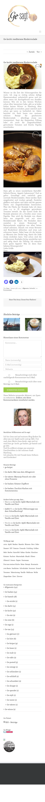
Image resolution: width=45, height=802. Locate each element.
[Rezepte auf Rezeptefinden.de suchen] (4, 739)
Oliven (32, 556)
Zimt (14, 576)
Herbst (10, 552)
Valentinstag (15, 572)
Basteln (21, 544)
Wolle (36, 572)
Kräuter (6, 556)
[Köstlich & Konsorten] (9, 742)
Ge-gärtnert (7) (13, 634)
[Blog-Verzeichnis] (8, 732)
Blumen (28, 544)
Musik (27, 556)
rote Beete (7, 568)
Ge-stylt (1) (11, 695)
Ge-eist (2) (11, 615)
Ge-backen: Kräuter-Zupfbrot (17, 483)
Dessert (6, 548)
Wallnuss (29, 572)
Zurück (31, 52)
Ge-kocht (32, 288)
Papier (18, 560)
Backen (15, 544)
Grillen (36, 548)
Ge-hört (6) (11, 638)
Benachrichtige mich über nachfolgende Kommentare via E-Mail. (20, 376)
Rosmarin (34, 564)
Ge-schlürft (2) (13, 676)
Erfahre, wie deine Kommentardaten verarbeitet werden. (19, 398)
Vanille (23, 572)
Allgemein (25, 288)
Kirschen (34, 552)
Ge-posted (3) (12, 662)
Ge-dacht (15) (10, 606)
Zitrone (19, 576)
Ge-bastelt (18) (11, 596)
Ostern (12, 560)
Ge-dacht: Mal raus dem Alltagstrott (20, 472)
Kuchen (12, 556)
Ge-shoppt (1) (12, 686)
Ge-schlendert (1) (14, 671)
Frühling (29, 548)
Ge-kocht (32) (10, 610)
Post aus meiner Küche (11, 564)
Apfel (10, 544)
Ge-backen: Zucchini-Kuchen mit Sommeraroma (18, 489)
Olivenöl (6, 560)
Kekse (23, 552)
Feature (16, 548)
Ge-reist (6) (9, 620)
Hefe (5, 552)
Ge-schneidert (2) (14, 681)
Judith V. (8, 509)
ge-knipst (9, 467)
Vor (38, 52)
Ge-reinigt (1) (12, 667)
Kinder (28, 552)
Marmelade (20, 556)
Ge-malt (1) (11, 653)
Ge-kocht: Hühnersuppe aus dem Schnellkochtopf (21, 510)
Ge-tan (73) (9, 629)
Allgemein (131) (11, 587)
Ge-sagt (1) (9, 624)
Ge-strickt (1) (12, 601)
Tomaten (6, 572)
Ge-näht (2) (11, 657)
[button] (6, 282)
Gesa (7, 288)
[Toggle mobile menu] (40, 31)
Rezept (27, 564)
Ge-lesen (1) (11, 648)
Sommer (32, 568)
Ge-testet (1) (12, 700)
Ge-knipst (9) (12, 643)
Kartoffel (16, 552)
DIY (11, 548)
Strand (38, 568)
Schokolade (24, 568)
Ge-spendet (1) (13, 690)
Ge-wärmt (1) (12, 704)
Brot (33, 544)
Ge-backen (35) (11, 592)
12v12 (5, 544)
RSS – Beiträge (11, 722)
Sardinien (15, 568)
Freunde (23, 548)
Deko (37, 544)
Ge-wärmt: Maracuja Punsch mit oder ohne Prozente (20, 477)
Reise (22, 564)
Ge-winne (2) (10, 709)
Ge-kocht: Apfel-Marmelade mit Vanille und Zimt (22, 503)
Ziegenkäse (7, 576)
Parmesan (25, 560)
